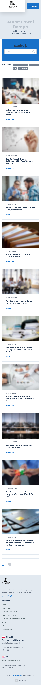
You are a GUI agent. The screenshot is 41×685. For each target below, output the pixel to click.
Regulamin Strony (7, 629)
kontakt (4, 622)
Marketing (34, 65)
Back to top (22, 681)
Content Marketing (21, 65)
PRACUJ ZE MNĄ (7, 608)
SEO (14, 68)
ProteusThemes (17, 675)
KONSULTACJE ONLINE (10, 615)
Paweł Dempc (27, 33)
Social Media (22, 68)
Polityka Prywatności (8, 626)
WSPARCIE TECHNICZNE (10, 612)
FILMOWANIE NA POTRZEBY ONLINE (14, 619)
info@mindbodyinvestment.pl (11, 660)
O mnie (4, 605)
